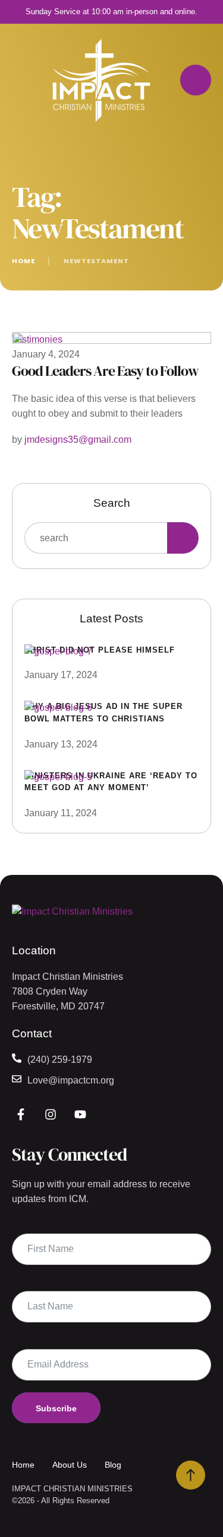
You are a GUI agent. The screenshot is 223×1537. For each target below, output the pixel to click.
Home (23, 261)
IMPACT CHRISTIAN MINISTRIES (72, 1488)
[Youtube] (80, 1114)
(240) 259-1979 (59, 1060)
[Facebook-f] (21, 1114)
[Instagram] (50, 1114)
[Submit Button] (183, 538)
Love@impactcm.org (70, 1080)
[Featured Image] (111, 340)
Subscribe (56, 1408)
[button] (195, 80)
